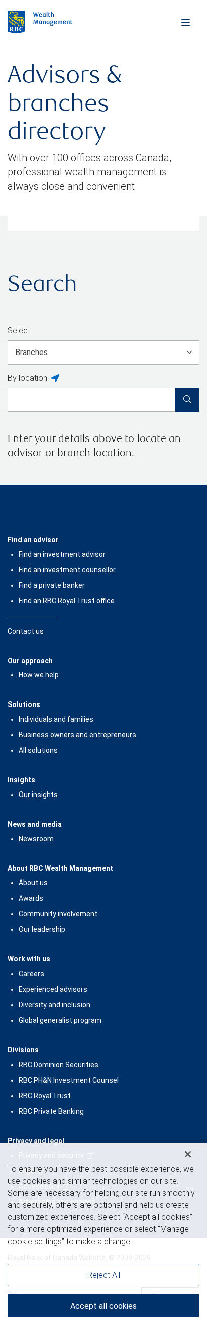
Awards (31, 898)
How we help (39, 675)
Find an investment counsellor (67, 570)
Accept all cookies (103, 1256)
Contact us (26, 631)
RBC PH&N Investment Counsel (69, 1080)
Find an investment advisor (62, 554)
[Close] (188, 1104)
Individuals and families (56, 719)
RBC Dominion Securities (58, 1065)
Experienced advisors (53, 989)
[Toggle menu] (185, 21)
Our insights (38, 794)
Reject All (103, 1225)
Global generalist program (60, 1020)
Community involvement (58, 914)
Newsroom (36, 839)
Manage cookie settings (103, 1286)
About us (33, 882)
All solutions (38, 750)
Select (19, 330)
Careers (31, 974)
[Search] (187, 400)
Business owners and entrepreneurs (77, 735)
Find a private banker (52, 585)
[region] (103, 1207)
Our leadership (42, 929)
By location (27, 378)
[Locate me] (55, 379)
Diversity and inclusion (54, 1005)
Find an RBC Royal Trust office (67, 601)
